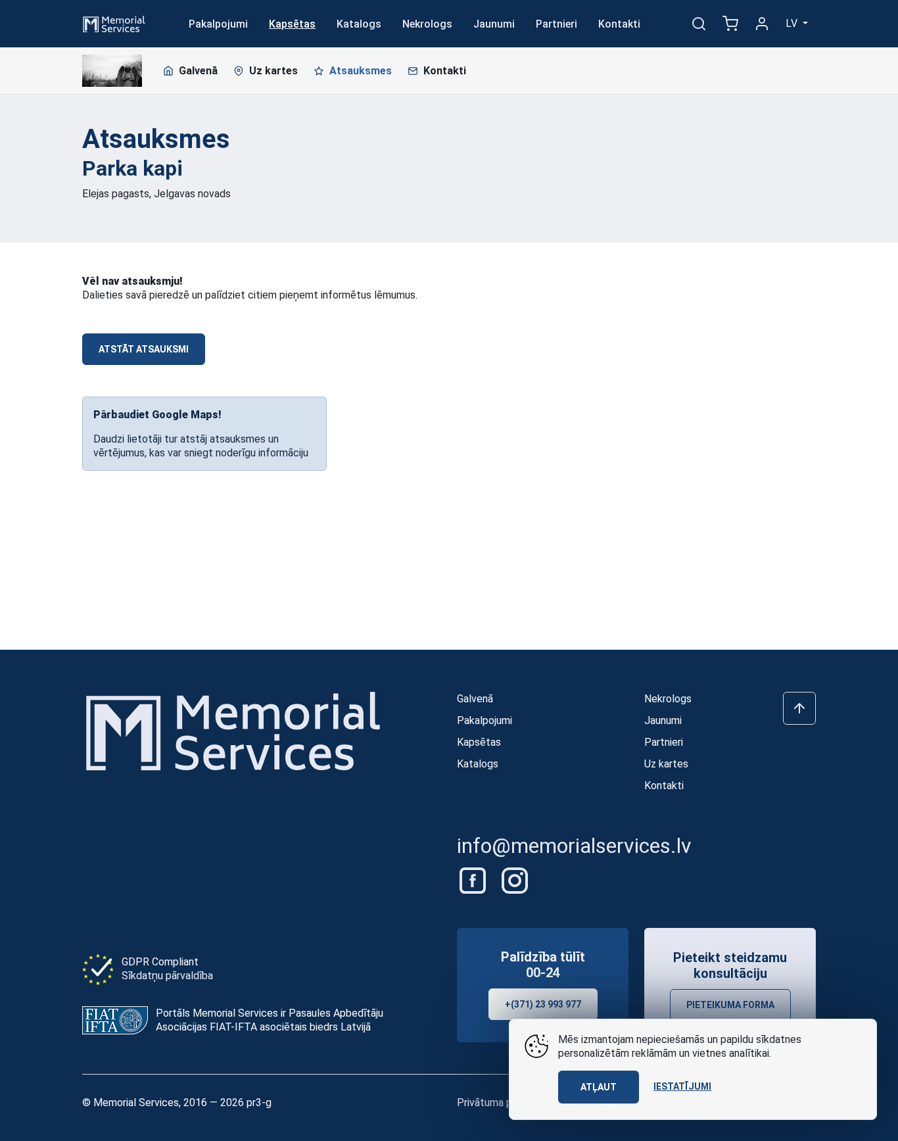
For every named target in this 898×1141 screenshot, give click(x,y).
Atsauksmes (360, 70)
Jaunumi (494, 24)
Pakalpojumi (218, 24)
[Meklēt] (699, 23)
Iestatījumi (682, 1086)
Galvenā (198, 70)
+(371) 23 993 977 (543, 1004)
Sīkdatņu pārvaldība (167, 975)
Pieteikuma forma (730, 1005)
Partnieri (556, 24)
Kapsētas (292, 24)
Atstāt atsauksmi (144, 349)
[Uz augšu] (799, 708)
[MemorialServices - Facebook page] (474, 879)
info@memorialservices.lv (574, 845)
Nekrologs (427, 24)
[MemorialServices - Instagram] (515, 879)
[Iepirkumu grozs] (730, 23)
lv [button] (793, 23)
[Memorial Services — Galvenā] (114, 23)
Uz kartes (273, 70)
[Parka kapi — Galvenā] (112, 71)
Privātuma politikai (499, 1102)
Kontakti (619, 24)
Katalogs (359, 24)
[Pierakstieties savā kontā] (762, 23)
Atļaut (598, 1087)
